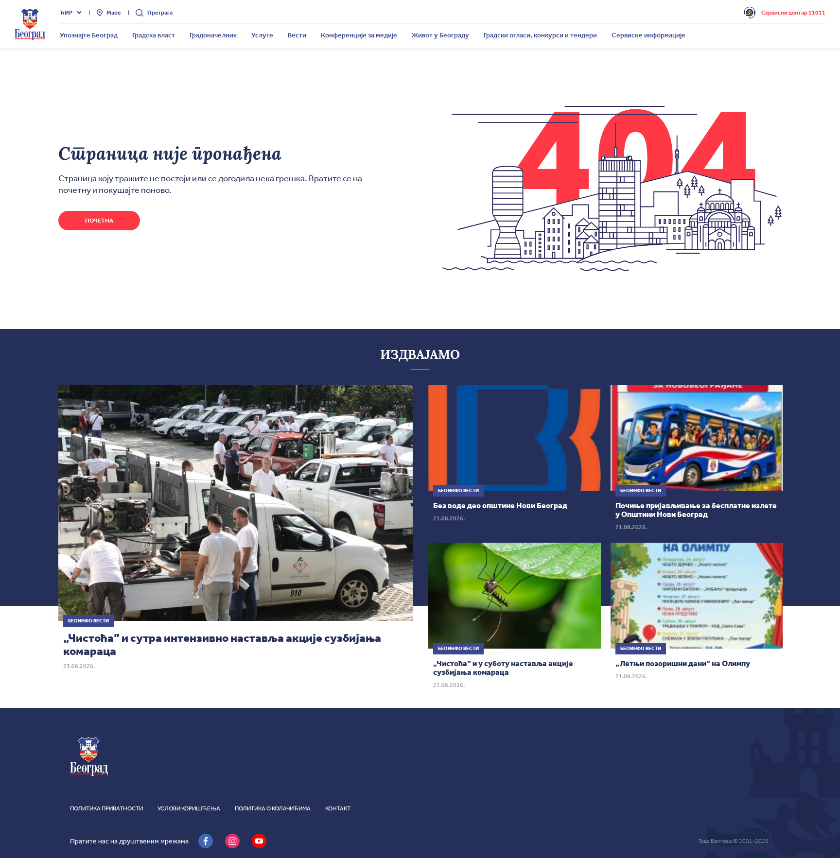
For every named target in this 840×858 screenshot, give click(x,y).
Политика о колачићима (273, 808)
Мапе (113, 12)
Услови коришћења (189, 808)
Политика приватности (106, 808)
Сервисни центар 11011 (793, 12)
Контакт (337, 808)
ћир (66, 12)
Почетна (99, 220)
